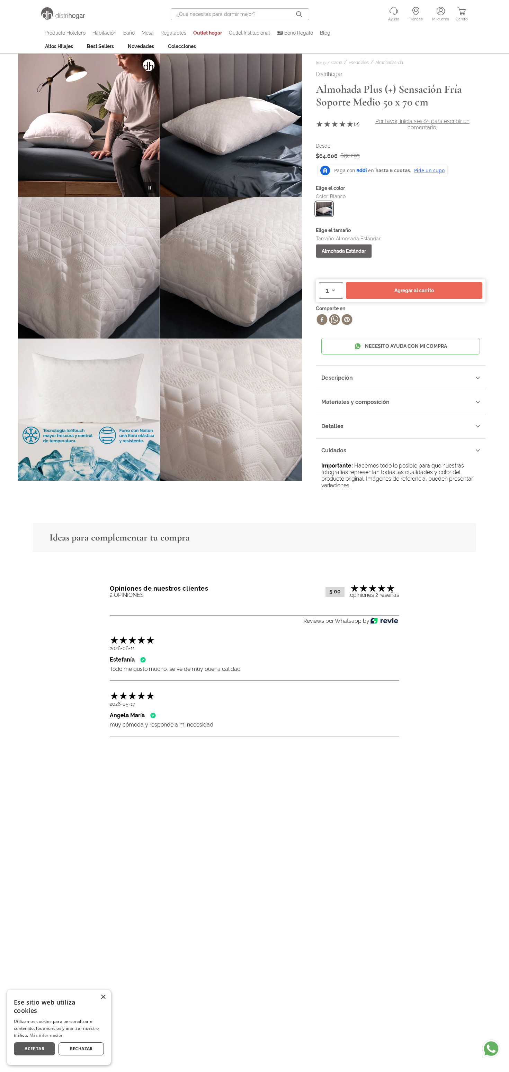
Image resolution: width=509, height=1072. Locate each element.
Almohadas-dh (389, 63)
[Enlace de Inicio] (322, 63)
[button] (324, 209)
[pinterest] (346, 320)
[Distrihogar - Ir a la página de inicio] (67, 18)
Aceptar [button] (34, 1049)
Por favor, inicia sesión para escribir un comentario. (422, 124)
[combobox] (240, 14)
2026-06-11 (122, 648)
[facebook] (322, 320)
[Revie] (384, 621)
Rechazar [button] (81, 1049)
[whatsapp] (334, 320)
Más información (46, 1035)
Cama (336, 63)
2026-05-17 (122, 704)
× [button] (103, 997)
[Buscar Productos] (300, 14)
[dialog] (59, 1027)
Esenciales (359, 63)
